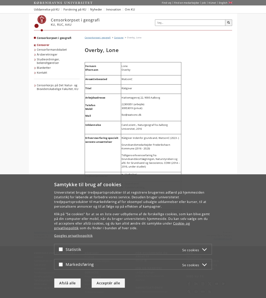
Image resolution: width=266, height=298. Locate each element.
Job (204, 2)
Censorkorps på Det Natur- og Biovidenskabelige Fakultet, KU (57, 87)
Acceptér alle (108, 283)
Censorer (43, 45)
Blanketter (44, 68)
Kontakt (42, 72)
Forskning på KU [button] (74, 9)
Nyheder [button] (96, 9)
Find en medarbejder (186, 2)
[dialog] (133, 236)
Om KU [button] (130, 9)
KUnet (212, 2)
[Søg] (228, 22)
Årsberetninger (47, 54)
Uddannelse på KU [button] (47, 9)
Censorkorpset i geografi (54, 38)
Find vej (166, 2)
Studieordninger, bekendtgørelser (48, 61)
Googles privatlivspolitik (73, 236)
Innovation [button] (113, 9)
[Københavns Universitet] (40, 23)
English (223, 2)
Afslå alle (67, 283)
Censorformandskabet (52, 49)
